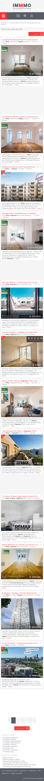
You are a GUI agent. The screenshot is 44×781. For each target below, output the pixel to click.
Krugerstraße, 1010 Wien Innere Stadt (15, 763)
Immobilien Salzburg (9, 744)
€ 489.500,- (35, 199)
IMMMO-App (5, 773)
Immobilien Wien (8, 751)
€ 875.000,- (36, 73)
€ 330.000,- (35, 528)
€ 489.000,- (35, 627)
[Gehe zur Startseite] (22, 9)
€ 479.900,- (35, 316)
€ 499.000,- (35, 675)
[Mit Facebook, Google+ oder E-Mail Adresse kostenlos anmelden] (31, 16)
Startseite (4, 23)
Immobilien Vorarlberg (10, 750)
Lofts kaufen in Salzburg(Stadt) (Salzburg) (17, 766)
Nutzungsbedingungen (10, 771)
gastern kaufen (8, 757)
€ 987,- (38, 463)
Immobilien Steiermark (10, 746)
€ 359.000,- (35, 577)
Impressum (32, 771)
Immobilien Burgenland (10, 737)
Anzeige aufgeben (16, 773)
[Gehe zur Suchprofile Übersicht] (18, 16)
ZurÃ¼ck (3, 60)
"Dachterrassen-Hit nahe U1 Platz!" (19, 431)
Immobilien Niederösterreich (12, 741)
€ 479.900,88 (35, 247)
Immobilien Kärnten (9, 739)
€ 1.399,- (37, 365)
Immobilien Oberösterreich (12, 743)
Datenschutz (23, 771)
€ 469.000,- (35, 151)
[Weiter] (34, 720)
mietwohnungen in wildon (11, 759)
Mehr (17, 85)
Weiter (41, 60)
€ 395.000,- (35, 415)
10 (30, 720)
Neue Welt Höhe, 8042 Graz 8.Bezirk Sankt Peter (19, 764)
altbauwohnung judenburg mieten (14, 761)
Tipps (39, 771)
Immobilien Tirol (8, 748)
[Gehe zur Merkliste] (25, 16)
